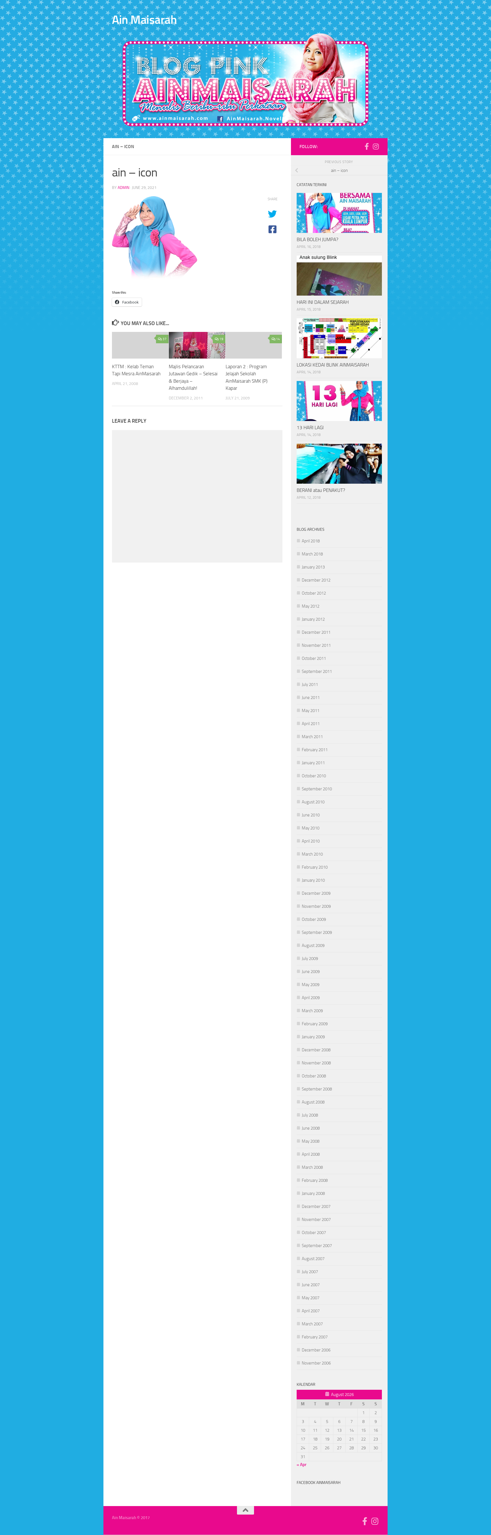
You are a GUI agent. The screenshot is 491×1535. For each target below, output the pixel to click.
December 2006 (316, 1350)
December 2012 (316, 580)
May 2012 (310, 606)
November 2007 (316, 1219)
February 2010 (315, 867)
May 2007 (310, 1297)
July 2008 (310, 1115)
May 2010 (310, 828)
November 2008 (316, 1063)
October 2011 (314, 658)
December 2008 (316, 1049)
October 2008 (314, 1076)
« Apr (301, 1464)
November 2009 (316, 906)
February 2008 (315, 1180)
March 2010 (312, 854)
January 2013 (313, 567)
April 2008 (311, 1154)
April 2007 (311, 1310)
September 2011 (317, 671)
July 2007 (310, 1271)
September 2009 (317, 932)
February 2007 (315, 1337)
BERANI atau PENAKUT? (321, 490)
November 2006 (316, 1363)
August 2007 (313, 1258)
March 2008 (312, 1167)
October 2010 (314, 775)
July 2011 (310, 684)
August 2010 (313, 802)
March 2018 (312, 554)
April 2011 (311, 723)
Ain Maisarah (144, 20)
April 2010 (311, 841)
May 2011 (310, 710)
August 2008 (313, 1102)
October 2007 (314, 1232)
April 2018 (311, 541)
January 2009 (313, 1036)
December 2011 (316, 632)
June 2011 (311, 697)
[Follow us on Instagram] (375, 146)
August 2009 (313, 945)
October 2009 (314, 919)
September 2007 (317, 1245)
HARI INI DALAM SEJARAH (323, 302)
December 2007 (316, 1206)
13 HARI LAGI (310, 427)
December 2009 (316, 893)
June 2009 (311, 971)
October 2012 (314, 593)
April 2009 (311, 997)
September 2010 (317, 788)
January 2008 (313, 1193)
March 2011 (312, 736)
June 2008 (311, 1128)
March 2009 (312, 1010)
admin (123, 187)
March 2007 (312, 1323)
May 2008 (310, 1141)
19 (221, 339)
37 (165, 339)
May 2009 (310, 984)
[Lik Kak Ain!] (366, 146)
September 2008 (317, 1089)
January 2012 (313, 619)
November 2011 (316, 645)
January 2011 (313, 762)
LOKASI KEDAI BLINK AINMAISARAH (333, 365)
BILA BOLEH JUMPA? (317, 239)
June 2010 (311, 815)
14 (278, 339)
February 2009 (315, 1023)
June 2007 (311, 1284)
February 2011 (315, 749)
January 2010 (313, 880)
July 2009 (310, 958)
